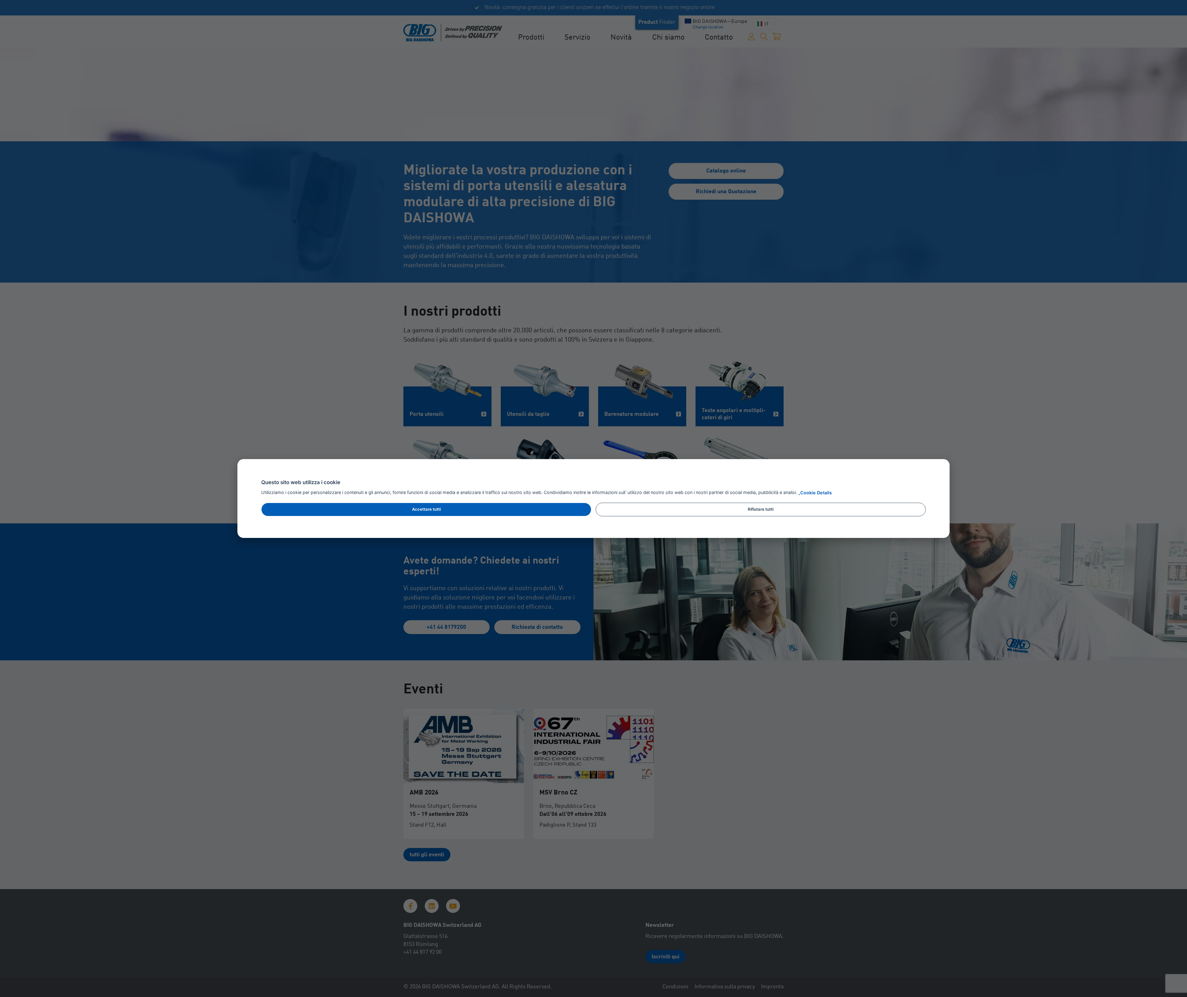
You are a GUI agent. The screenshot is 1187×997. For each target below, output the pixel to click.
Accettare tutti (426, 509)
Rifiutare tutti (760, 509)
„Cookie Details (815, 493)
